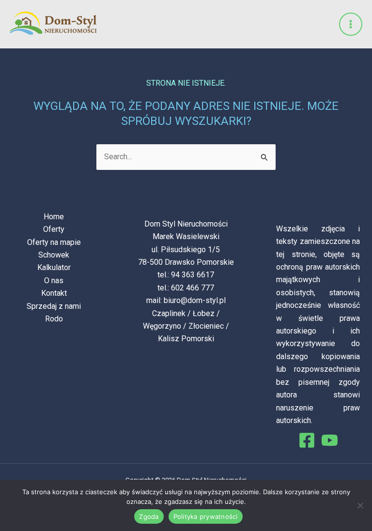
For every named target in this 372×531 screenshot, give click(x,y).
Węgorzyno (162, 326)
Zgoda (148, 516)
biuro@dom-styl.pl (195, 300)
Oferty (53, 229)
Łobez (204, 313)
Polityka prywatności (205, 516)
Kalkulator (54, 267)
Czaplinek (169, 313)
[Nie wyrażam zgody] (360, 505)
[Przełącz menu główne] (350, 24)
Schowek (53, 254)
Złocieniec (206, 326)
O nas (53, 280)
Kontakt (54, 293)
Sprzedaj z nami (54, 306)
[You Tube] (329, 440)
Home (54, 216)
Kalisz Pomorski (186, 338)
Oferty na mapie (54, 242)
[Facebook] (306, 440)
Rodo (54, 318)
